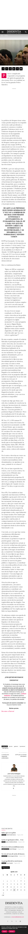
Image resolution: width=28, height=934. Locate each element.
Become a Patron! (8, 711)
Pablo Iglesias (5, 748)
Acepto (4, 931)
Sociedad (4, 834)
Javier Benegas (13, 849)
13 (14, 884)
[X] (6, 68)
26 (11, 890)
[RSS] (11, 921)
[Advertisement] (14, 15)
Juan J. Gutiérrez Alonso (11, 841)
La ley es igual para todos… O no (12, 840)
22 (21, 887)
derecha (10, 746)
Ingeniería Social (5, 849)
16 (24, 884)
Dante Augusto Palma (13, 856)
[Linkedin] (13, 68)
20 (14, 887)
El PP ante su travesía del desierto (20, 755)
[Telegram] (21, 68)
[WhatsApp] (10, 68)
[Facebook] (3, 68)
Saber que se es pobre (9, 833)
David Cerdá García (11, 834)
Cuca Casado (10, 863)
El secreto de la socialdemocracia (13, 847)
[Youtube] (20, 921)
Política (6, 35)
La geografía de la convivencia (12, 861)
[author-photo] (14, 771)
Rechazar (12, 931)
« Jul (3, 895)
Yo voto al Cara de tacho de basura (13, 854)
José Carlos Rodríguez (14, 773)
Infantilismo (4, 856)
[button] (2, 32)
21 (17, 887)
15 (20, 884)
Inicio (2, 35)
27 (14, 890)
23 (24, 887)
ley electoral (22, 746)
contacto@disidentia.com (17, 917)
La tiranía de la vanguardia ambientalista (5, 756)
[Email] (17, 68)
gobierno (16, 746)
